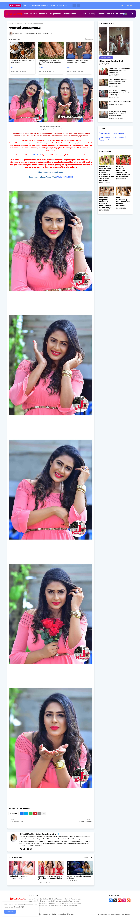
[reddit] (128, 900)
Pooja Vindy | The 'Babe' (18, 876)
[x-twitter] (125, 5)
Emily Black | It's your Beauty (120, 102)
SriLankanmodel (20, 23)
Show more (87, 857)
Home (26, 14)
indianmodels (105, 137)
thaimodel (104, 141)
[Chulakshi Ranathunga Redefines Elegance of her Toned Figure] (103, 93)
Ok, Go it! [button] (10, 912)
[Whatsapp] (30, 813)
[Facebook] (22, 813)
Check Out (18, 907)
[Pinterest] (35, 813)
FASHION (83, 14)
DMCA (54, 914)
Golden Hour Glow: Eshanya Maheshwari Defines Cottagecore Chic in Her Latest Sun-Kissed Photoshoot (106, 173)
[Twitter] (26, 813)
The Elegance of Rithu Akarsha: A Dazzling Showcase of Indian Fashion (50, 878)
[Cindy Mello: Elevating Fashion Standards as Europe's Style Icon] (103, 114)
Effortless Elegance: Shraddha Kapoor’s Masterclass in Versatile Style (105, 203)
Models (42, 14)
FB (34, 155)
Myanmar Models (70, 14)
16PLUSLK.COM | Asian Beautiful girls (37, 834)
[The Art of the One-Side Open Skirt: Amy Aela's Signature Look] (103, 82)
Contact (101, 14)
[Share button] (44, 813)
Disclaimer (47, 914)
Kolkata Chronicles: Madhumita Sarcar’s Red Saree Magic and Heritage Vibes (123, 171)
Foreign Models (55, 14)
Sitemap (119, 14)
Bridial (33, 14)
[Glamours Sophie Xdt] (115, 41)
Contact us (61, 914)
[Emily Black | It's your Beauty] (103, 105)
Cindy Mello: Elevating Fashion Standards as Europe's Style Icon (117, 114)
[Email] (39, 813)
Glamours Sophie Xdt (111, 61)
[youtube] (131, 5)
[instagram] (128, 5)
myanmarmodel (118, 137)
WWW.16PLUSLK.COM (64, 177)
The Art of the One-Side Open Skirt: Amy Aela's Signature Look (118, 82)
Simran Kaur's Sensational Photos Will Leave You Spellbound (119, 70)
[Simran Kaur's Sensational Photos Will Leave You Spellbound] (103, 71)
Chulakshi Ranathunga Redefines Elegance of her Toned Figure (46, 5)
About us (110, 14)
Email (39, 155)
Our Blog (92, 14)
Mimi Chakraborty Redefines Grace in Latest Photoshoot (123, 202)
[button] (74, 5)
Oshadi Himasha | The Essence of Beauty (79, 877)
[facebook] (121, 5)
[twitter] (24, 849)
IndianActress (105, 133)
